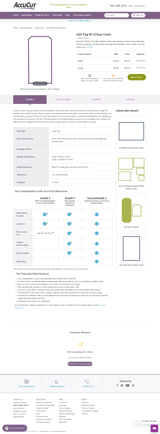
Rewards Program (88, 405)
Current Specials (42, 408)
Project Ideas (63, 99)
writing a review (117, 81)
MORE (90, 47)
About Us (85, 402)
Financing (62, 405)
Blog (37, 414)
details (30, 99)
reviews (97, 99)
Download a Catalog (43, 419)
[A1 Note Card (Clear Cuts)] (131, 131)
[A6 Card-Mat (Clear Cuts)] (131, 248)
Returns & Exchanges (67, 414)
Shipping (62, 416)
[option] (15, 27)
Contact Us (63, 402)
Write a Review (83, 38)
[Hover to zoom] (40, 59)
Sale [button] (67, 15)
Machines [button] (27, 15)
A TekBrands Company (90, 411)
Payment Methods (65, 411)
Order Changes (65, 408)
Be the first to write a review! (80, 364)
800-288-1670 (118, 6)
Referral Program (88, 408)
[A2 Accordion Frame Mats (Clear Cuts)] (131, 169)
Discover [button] (57, 15)
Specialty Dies (26, 28)
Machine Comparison (44, 402)
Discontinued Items (43, 422)
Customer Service (20, 402)
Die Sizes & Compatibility (45, 405)
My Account (140, 6)
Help (130, 6)
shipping (130, 99)
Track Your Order (65, 419)
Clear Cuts (39, 28)
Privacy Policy (44, 431)
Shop (15, 28)
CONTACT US (87, 387)
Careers (85, 414)
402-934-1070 (18, 408)
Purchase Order (82, 15)
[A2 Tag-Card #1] (131, 210)
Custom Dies (41, 411)
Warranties (63, 422)
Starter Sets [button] (42, 15)
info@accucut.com (20, 411)
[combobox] (117, 15)
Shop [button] (16, 15)
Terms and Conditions (58, 431)
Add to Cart (136, 77)
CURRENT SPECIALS (56, 387)
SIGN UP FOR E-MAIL (26, 387)
